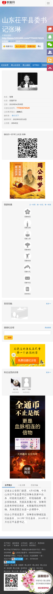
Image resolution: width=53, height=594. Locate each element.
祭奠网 (20, 565)
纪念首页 (4, 65)
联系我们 (32, 545)
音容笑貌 (8, 304)
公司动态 (24, 543)
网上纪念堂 (15, 65)
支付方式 (24, 545)
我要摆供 (27, 250)
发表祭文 (27, 294)
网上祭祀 (35, 565)
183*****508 (26, 389)
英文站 (25, 556)
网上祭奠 (14, 565)
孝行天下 (12, 41)
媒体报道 (15, 543)
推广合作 (7, 545)
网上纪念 (7, 571)
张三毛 (15, 389)
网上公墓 (15, 571)
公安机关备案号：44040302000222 (28, 553)
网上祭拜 (28, 565)
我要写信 (27, 283)
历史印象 (34, 485)
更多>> (48, 304)
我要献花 (27, 217)
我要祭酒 (27, 261)
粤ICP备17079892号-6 (12, 550)
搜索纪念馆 (9, 327)
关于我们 (7, 543)
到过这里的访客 (11, 372)
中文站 (19, 556)
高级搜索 (48, 328)
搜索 (9, 338)
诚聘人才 (32, 543)
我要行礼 (27, 272)
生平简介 (36, 65)
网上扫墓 (16, 568)
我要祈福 (31, 46)
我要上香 (27, 239)
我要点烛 (27, 228)
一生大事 (21, 485)
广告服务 (15, 545)
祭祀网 (9, 568)
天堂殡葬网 (34, 556)
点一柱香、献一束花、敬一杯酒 (40, 205)
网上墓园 (26, 65)
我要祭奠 (8, 204)
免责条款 (41, 543)
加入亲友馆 (20, 46)
